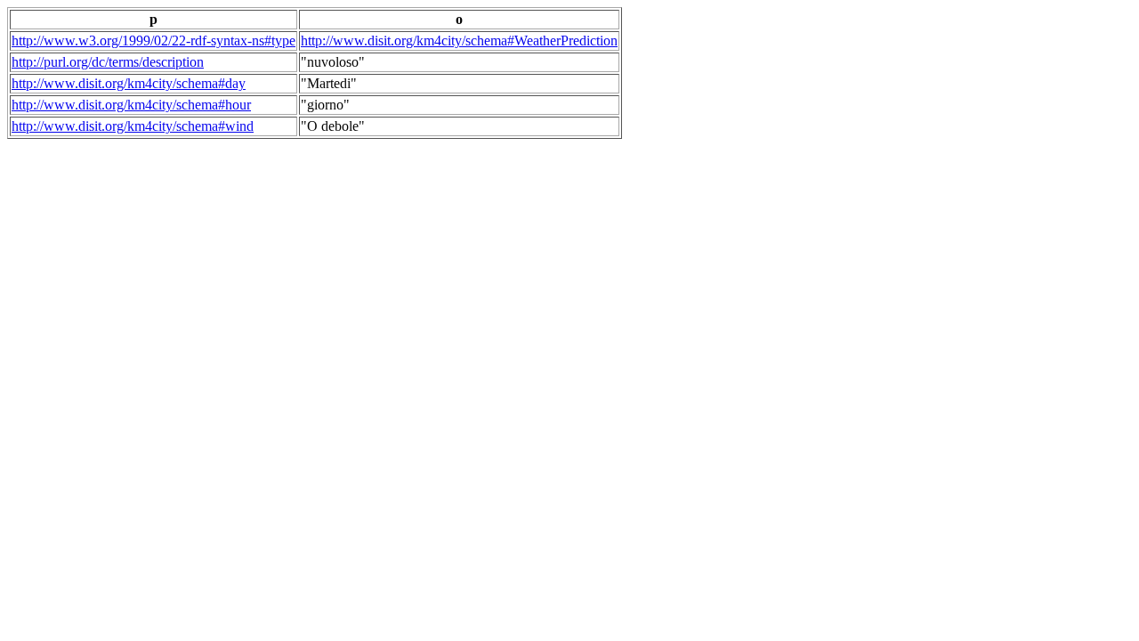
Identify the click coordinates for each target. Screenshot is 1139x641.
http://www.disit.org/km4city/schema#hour (131, 104)
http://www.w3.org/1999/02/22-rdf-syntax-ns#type (153, 40)
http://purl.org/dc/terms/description (108, 61)
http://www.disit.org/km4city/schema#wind (133, 126)
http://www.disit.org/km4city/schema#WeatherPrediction (459, 40)
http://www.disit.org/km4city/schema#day (129, 83)
